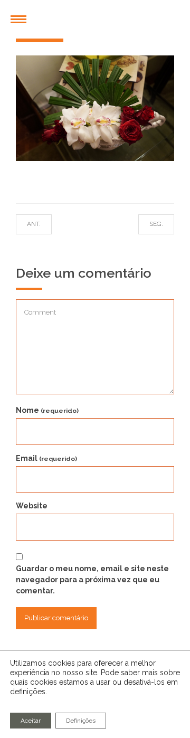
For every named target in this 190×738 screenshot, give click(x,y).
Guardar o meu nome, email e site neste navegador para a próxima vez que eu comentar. (92, 579)
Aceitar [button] (31, 720)
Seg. (146, 224)
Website (32, 506)
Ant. (44, 224)
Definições (81, 720)
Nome (47, 410)
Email (46, 458)
